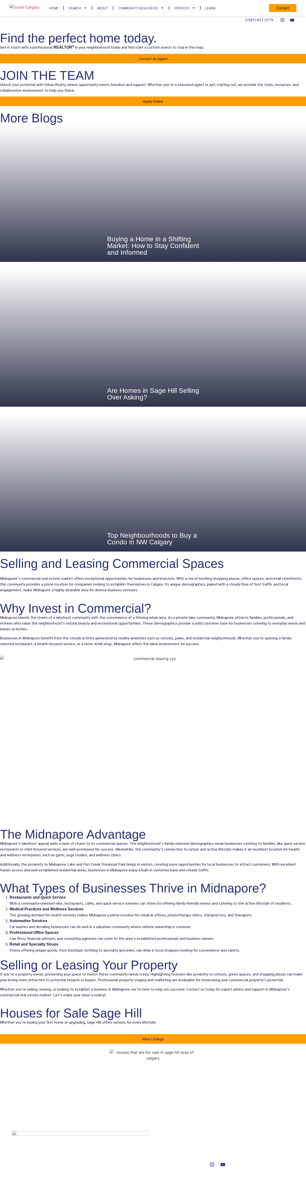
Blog (211, 1153)
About (102, 8)
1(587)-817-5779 (259, 19)
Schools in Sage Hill (270, 1144)
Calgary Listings (173, 1144)
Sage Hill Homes (173, 1135)
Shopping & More (268, 1153)
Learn (210, 8)
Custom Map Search (176, 1153)
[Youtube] (292, 20)
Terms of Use (265, 1170)
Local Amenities (267, 1135)
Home (54, 8)
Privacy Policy (265, 1161)
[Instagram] (282, 20)
